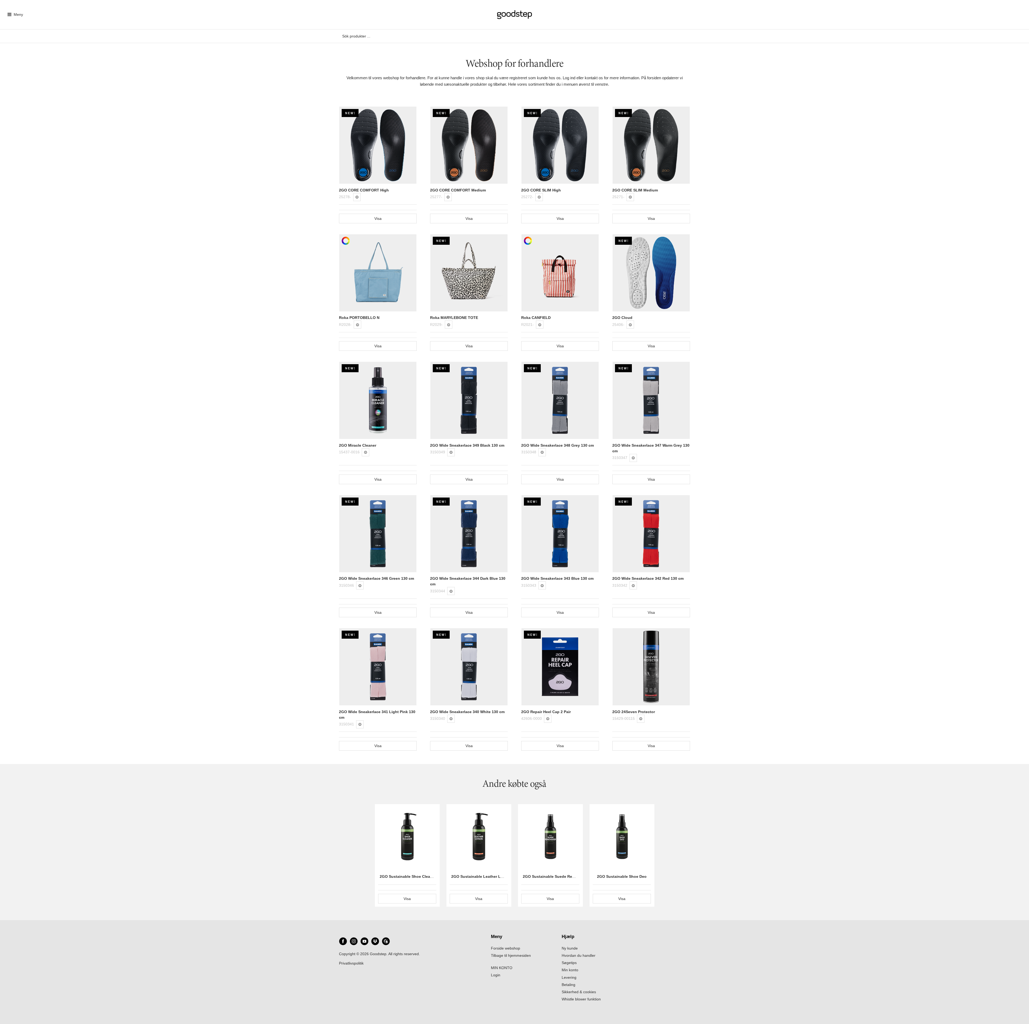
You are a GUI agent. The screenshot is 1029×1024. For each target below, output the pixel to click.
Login (495, 975)
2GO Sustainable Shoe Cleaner (408, 876)
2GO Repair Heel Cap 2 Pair (546, 712)
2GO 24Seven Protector (633, 712)
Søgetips (569, 963)
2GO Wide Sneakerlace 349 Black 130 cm (467, 445)
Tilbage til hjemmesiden (511, 955)
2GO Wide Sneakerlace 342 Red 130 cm (648, 578)
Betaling (568, 984)
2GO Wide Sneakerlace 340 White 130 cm (467, 712)
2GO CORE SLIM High (541, 190)
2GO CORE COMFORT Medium (458, 190)
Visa (378, 218)
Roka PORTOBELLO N (359, 317)
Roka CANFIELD (536, 317)
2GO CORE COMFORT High (364, 190)
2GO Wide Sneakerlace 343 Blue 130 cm (557, 578)
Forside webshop (505, 948)
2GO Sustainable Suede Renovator (554, 876)
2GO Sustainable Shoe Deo (622, 876)
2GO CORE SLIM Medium (635, 190)
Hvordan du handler (578, 955)
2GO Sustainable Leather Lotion (480, 876)
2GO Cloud (622, 317)
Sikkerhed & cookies (579, 992)
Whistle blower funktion (581, 999)
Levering (569, 977)
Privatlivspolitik (351, 963)
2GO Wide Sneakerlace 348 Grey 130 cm (557, 445)
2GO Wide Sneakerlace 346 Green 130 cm (376, 578)
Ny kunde (570, 948)
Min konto (570, 970)
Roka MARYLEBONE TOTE (454, 317)
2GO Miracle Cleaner (357, 445)
